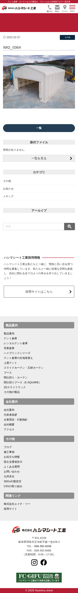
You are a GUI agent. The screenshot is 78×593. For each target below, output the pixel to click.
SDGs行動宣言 (12, 481)
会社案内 (9, 409)
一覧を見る (39, 158)
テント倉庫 (10, 338)
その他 (7, 180)
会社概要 (9, 424)
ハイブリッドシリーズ (17, 353)
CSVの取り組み (13, 486)
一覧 (39, 127)
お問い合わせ (12, 471)
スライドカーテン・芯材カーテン (24, 367)
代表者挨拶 (10, 414)
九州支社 (9, 476)
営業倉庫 (9, 348)
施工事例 (9, 451)
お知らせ (8, 188)
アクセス (9, 429)
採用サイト (10, 508)
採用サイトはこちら (39, 291)
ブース (8, 372)
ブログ (8, 447)
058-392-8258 (42, 546)
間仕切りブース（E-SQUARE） (22, 382)
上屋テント (10, 362)
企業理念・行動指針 (16, 419)
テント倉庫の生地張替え (18, 357)
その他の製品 (12, 391)
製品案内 (9, 333)
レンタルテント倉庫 (16, 343)
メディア (8, 196)
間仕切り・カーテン (16, 377)
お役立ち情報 (12, 456)
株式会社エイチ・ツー (17, 503)
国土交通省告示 (13, 461)
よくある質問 (12, 466)
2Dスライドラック (15, 387)
